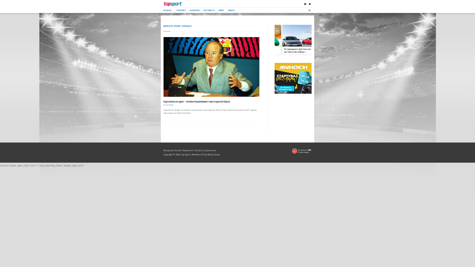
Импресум (168, 150)
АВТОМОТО (209, 10)
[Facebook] (305, 4)
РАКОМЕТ (181, 10)
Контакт (178, 150)
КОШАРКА (195, 10)
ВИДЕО (231, 10)
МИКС (221, 10)
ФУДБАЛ (167, 10)
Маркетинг (188, 150)
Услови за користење (205, 150)
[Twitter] (310, 4)
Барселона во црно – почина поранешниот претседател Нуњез (197, 101)
